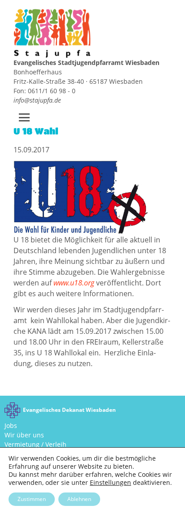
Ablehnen (79, 499)
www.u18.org (73, 283)
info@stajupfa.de (37, 100)
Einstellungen (110, 483)
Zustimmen (32, 499)
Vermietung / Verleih (35, 444)
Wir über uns (24, 435)
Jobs (10, 425)
